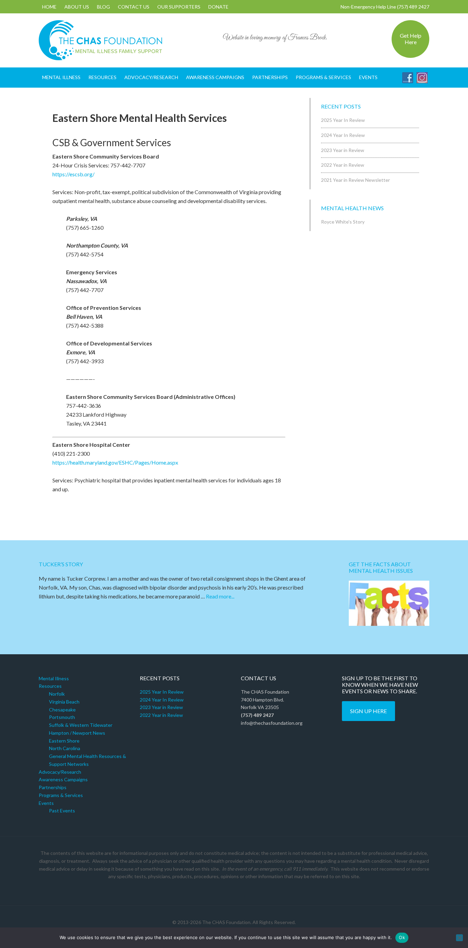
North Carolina (64, 748)
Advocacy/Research (60, 772)
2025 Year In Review (343, 120)
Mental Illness (54, 678)
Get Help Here (410, 38)
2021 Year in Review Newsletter (355, 180)
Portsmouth (62, 717)
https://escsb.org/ (73, 174)
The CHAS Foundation (100, 40)
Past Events (62, 810)
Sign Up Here (368, 711)
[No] (459, 937)
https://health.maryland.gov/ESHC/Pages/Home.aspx (115, 462)
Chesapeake (62, 709)
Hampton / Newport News (77, 733)
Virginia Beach (64, 702)
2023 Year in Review (342, 150)
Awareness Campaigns (63, 779)
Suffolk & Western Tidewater (80, 725)
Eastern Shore (64, 741)
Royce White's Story (343, 222)
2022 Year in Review (342, 165)
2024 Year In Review (343, 135)
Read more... (220, 596)
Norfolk (57, 694)
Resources (50, 686)
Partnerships (52, 787)
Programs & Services (61, 795)
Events (46, 803)
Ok (402, 937)
